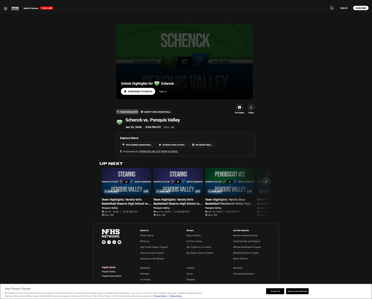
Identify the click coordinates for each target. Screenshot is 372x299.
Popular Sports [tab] (109, 267)
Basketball (145, 268)
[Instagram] (114, 242)
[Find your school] (332, 8)
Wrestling (237, 268)
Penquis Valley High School (159, 151)
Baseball (191, 279)
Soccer (190, 273)
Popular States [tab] (109, 271)
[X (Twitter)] (109, 242)
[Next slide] (266, 182)
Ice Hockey (145, 279)
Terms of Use (175, 296)
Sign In (162, 91)
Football (190, 268)
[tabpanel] (205, 273)
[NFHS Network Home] (15, 8)
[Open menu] (5, 8)
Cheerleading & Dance (243, 273)
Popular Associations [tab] (111, 276)
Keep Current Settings (297, 291)
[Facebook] (104, 242)
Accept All (275, 291)
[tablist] (116, 271)
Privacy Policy (160, 296)
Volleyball (144, 273)
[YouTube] (119, 242)
